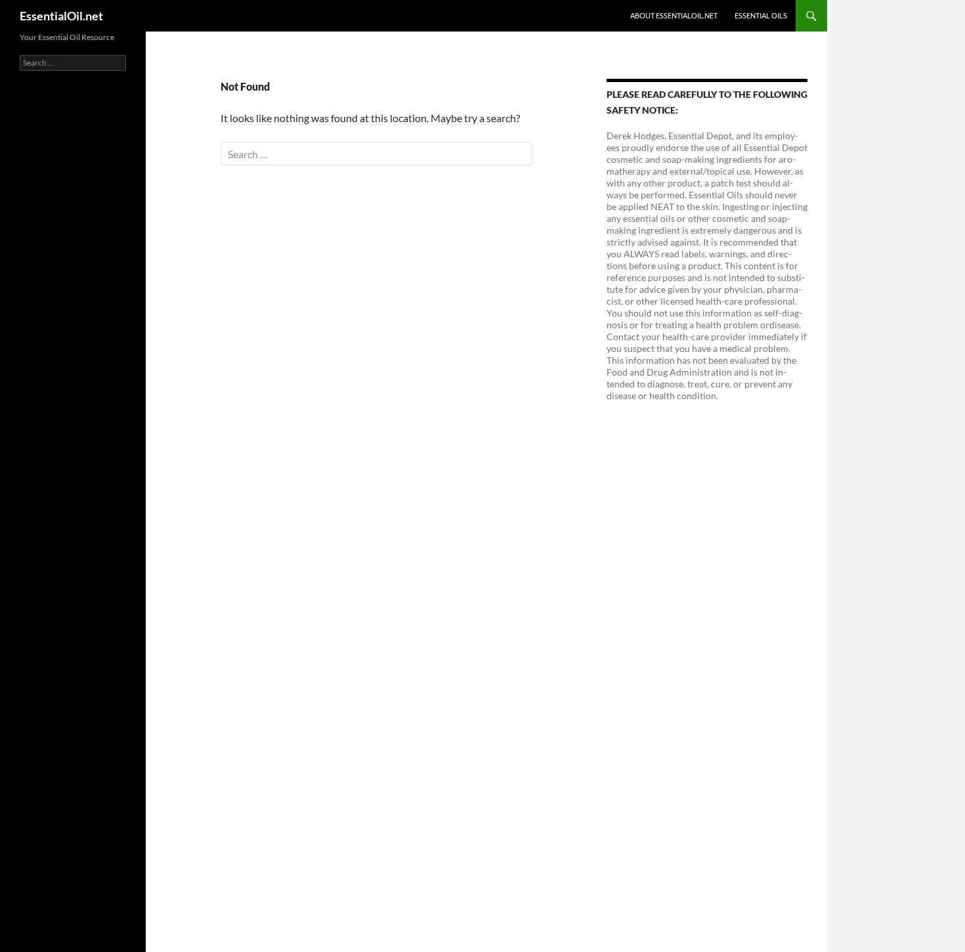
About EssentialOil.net (674, 15)
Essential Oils (761, 15)
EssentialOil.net (61, 16)
